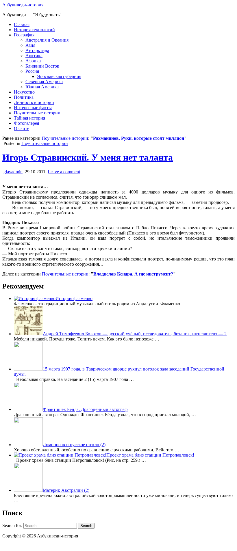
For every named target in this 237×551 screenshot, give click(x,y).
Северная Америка (44, 81)
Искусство (24, 92)
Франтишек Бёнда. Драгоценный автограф (85, 409)
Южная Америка (42, 86)
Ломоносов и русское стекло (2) (74, 444)
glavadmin (13, 171)
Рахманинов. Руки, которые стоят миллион (138, 138)
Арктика (33, 55)
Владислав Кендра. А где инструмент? (133, 273)
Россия (32, 71)
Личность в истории (34, 102)
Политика (24, 97)
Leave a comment (64, 171)
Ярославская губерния (59, 76)
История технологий (34, 29)
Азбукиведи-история (22, 4)
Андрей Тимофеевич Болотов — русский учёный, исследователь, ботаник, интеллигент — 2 (135, 333)
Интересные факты (33, 107)
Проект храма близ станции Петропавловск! (150, 455)
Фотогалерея (26, 123)
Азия (30, 45)
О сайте (21, 128)
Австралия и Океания (46, 40)
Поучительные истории (37, 112)
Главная (21, 24)
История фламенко (73, 298)
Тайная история (29, 118)
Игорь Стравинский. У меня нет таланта (87, 157)
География (24, 34)
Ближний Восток (42, 66)
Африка (33, 60)
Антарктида (37, 50)
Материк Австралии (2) (66, 490)
